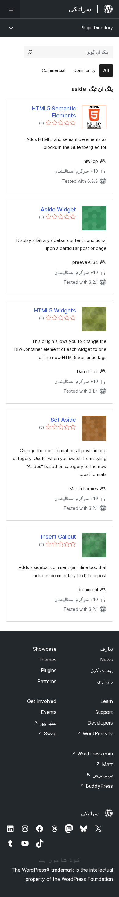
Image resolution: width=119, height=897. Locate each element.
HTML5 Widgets (55, 310)
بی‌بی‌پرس (99, 775)
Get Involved (41, 701)
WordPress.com (92, 754)
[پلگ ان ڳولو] (30, 52)
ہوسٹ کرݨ (102, 670)
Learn (106, 701)
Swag (47, 733)
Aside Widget (58, 209)
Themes (47, 660)
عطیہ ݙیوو (45, 723)
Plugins (48, 670)
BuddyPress (96, 786)
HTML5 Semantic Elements (54, 112)
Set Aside (63, 419)
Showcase (44, 649)
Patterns (46, 681)
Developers (100, 723)
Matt (104, 764)
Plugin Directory (97, 27)
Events (48, 712)
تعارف (106, 649)
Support (104, 712)
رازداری (105, 681)
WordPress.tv (95, 733)
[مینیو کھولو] (10, 9)
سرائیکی (90, 813)
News (106, 660)
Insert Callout (58, 536)
